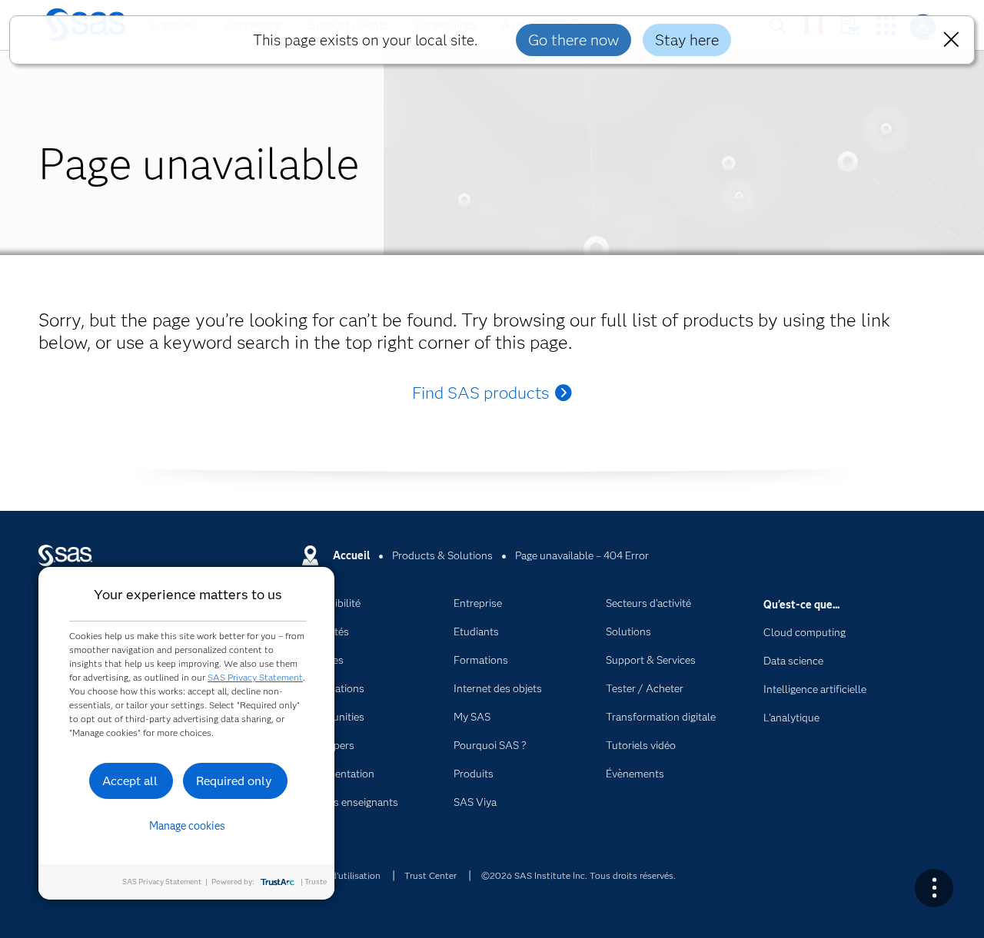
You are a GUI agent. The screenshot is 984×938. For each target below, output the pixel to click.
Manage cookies (187, 826)
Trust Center (430, 875)
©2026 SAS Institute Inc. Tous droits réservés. (578, 875)
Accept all (130, 781)
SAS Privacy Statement (255, 677)
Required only (234, 781)
